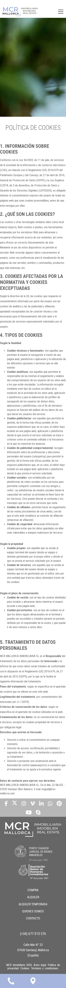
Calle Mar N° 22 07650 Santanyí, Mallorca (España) (33, 950)
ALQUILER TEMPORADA (33, 904)
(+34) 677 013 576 (33, 934)
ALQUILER (33, 897)
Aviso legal (40, 965)
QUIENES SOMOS (33, 911)
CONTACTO (33, 918)
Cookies (24, 968)
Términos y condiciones (44, 968)
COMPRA (33, 890)
